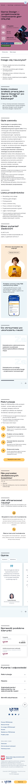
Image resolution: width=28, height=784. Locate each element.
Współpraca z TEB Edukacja (8, 732)
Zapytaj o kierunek (14, 252)
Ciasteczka (4, 743)
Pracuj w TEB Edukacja (6, 722)
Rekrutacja (13, 52)
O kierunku (5, 52)
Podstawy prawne (5, 748)
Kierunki (3, 5)
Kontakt (3, 729)
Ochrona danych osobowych (8, 746)
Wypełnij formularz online (14, 459)
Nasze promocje (5, 724)
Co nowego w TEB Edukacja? (8, 727)
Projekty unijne (5, 734)
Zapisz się (20, 782)
